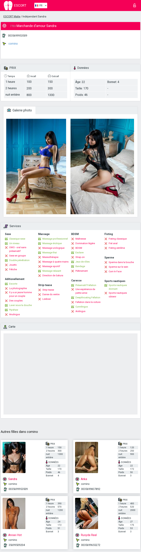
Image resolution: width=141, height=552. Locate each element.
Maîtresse (80, 238)
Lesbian (46, 299)
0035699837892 (90, 489)
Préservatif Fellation (85, 285)
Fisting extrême (117, 248)
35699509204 (17, 545)
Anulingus (14, 314)
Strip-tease (48, 289)
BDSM (78, 248)
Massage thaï (49, 252)
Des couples (16, 300)
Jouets (13, 264)
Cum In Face (115, 271)
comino (13, 43)
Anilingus (80, 311)
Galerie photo (22, 110)
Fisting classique (118, 238)
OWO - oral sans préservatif (17, 249)
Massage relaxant (51, 270)
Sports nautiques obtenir (118, 295)
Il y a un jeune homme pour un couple (20, 294)
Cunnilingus (81, 306)
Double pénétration (19, 260)
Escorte (13, 283)
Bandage (80, 266)
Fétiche (13, 269)
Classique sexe (17, 238)
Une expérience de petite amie (85, 291)
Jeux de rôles (82, 261)
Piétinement (81, 270)
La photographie (18, 288)
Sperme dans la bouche (121, 262)
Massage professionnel (55, 238)
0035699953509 (17, 35)
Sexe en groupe (17, 255)
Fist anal (113, 243)
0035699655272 (90, 545)
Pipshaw (13, 309)
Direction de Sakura (52, 275)
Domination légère (85, 243)
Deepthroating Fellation (87, 297)
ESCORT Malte (11, 16)
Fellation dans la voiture (87, 302)
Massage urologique (53, 248)
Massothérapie (50, 257)
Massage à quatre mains (55, 261)
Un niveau (14, 243)
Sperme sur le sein (118, 266)
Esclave (79, 252)
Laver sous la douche (20, 305)
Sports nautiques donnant (118, 287)
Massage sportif (51, 266)
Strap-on (80, 257)
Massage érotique (52, 243)
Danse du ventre (50, 294)
